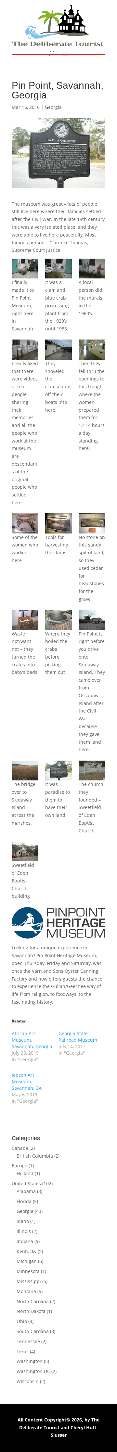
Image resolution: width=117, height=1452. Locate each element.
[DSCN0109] (92, 620)
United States (26, 1183)
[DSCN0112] (92, 770)
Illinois (24, 1231)
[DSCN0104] (25, 523)
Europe (19, 1166)
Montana (26, 1291)
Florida (24, 1201)
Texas (23, 1351)
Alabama (26, 1191)
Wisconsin (28, 1381)
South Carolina (33, 1331)
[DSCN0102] (58, 349)
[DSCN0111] (25, 770)
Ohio (22, 1321)
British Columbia (35, 1156)
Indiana (25, 1241)
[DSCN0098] (58, 268)
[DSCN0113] (58, 770)
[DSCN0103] (92, 349)
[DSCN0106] (92, 523)
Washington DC (33, 1371)
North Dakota (31, 1311)
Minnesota (28, 1271)
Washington (30, 1361)
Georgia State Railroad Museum (77, 1036)
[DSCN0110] (25, 349)
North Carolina (33, 1301)
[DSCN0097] (25, 268)
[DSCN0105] (58, 523)
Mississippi (29, 1281)
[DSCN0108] (58, 620)
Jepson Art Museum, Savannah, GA (27, 1081)
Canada (20, 1148)
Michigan (27, 1261)
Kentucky (26, 1251)
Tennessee (28, 1341)
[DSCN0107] (25, 620)
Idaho (23, 1221)
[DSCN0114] (25, 851)
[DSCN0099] (92, 268)
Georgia (53, 107)
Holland (25, 1173)
